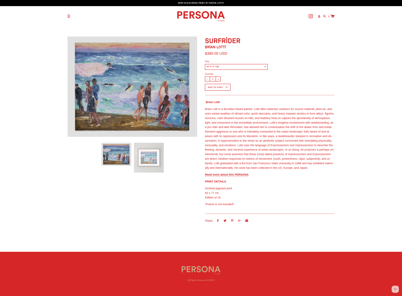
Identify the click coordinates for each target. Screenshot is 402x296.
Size (207, 61)
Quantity (209, 74)
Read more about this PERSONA (227, 174)
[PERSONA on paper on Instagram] (311, 16)
